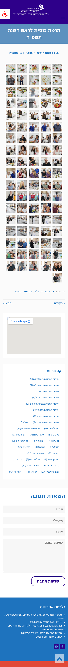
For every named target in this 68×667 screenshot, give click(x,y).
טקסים (53, 434)
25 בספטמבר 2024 (47, 53)
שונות (31, 471)
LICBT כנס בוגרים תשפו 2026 (46, 622)
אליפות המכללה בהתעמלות (44, 385)
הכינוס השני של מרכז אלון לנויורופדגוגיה (41, 633)
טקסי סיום (37, 434)
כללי (36, 291)
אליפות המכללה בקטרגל (46, 410)
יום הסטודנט (17, 434)
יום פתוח (38, 440)
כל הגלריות (47, 291)
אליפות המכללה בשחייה (46, 416)
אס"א (24, 422)
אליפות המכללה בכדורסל (45, 397)
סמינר (17, 459)
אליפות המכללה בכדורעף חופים (42, 403)
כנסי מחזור (23, 447)
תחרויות (15, 471)
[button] (5, 14)
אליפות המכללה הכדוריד (46, 422)
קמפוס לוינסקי (50, 471)
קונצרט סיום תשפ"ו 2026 (49, 636)
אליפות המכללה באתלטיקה (44, 379)
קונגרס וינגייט (51, 465)
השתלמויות (51, 428)
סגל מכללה (33, 459)
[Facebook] (62, 646)
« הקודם (59, 303)
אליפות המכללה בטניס (47, 391)
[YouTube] (56, 646)
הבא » (7, 303)
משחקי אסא (51, 459)
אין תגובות (15, 53)
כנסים (40, 447)
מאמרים (53, 453)
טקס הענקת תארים (28, 428)
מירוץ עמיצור (35, 453)
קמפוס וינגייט (23, 291)
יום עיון (54, 440)
